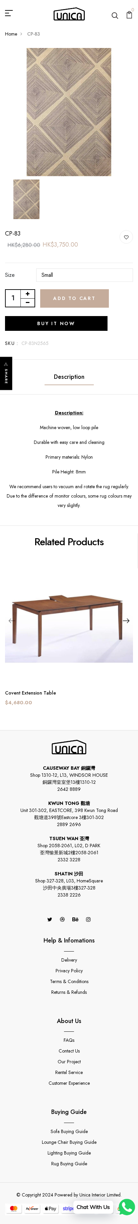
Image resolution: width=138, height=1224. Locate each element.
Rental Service (69, 1072)
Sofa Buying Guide (69, 1131)
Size (10, 275)
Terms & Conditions (69, 981)
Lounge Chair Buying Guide (69, 1142)
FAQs (69, 1040)
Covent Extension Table (30, 693)
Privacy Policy (69, 970)
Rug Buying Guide (69, 1163)
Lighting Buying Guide (69, 1153)
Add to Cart (74, 298)
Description (69, 376)
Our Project (69, 1061)
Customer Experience (69, 1083)
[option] (69, 112)
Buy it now (56, 323)
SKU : (11, 343)
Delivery (69, 960)
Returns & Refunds (69, 992)
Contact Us (69, 1051)
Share (6, 377)
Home (11, 34)
